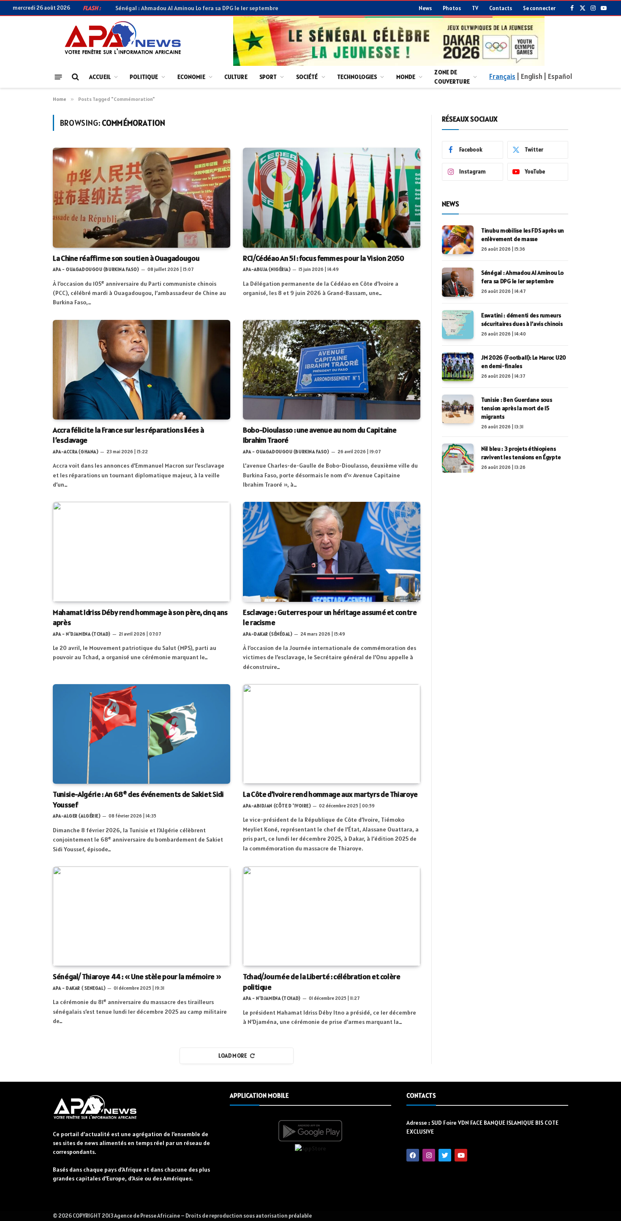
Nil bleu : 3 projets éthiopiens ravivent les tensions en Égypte (521, 453)
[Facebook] (412, 1155)
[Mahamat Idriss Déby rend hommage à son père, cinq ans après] (141, 551)
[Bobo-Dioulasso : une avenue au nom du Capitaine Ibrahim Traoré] (331, 370)
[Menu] (58, 76)
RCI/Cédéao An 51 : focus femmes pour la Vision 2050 (323, 258)
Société (307, 77)
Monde (406, 77)
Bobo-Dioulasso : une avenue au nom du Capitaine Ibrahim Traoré (320, 435)
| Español (557, 76)
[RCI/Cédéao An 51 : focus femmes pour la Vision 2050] (331, 197)
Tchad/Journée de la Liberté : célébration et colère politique (321, 981)
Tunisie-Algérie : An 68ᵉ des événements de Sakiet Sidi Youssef (138, 799)
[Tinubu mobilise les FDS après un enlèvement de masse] (458, 239)
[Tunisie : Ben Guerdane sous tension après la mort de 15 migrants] (458, 409)
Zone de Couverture (451, 76)
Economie (191, 77)
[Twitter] (445, 1155)
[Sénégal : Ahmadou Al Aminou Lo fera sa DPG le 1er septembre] (458, 282)
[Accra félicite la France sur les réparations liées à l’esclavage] (141, 370)
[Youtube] (461, 1155)
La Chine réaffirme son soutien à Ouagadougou (126, 258)
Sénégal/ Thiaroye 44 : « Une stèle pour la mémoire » (137, 976)
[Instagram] (428, 1155)
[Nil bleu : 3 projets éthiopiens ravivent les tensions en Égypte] (458, 458)
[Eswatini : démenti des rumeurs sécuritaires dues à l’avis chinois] (458, 324)
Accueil (100, 77)
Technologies (357, 77)
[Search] (74, 77)
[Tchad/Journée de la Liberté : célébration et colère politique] (331, 916)
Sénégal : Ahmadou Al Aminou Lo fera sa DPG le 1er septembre (196, 8)
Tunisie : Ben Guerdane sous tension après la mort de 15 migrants (516, 408)
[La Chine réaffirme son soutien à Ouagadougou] (141, 197)
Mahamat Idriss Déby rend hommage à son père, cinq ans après (140, 617)
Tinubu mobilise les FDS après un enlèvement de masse (522, 235)
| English (529, 76)
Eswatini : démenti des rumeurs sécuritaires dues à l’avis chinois (521, 319)
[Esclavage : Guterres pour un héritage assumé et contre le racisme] (331, 551)
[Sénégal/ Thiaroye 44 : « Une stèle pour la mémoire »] (141, 916)
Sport (268, 77)
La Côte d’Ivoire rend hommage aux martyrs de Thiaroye (331, 794)
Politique (144, 77)
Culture (236, 77)
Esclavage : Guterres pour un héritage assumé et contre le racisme (330, 617)
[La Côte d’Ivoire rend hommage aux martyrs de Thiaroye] (331, 734)
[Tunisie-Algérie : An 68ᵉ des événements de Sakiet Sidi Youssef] (141, 734)
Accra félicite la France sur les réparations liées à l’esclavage (128, 435)
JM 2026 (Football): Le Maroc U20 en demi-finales (523, 362)
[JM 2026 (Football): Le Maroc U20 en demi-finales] (458, 366)
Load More (233, 1055)
